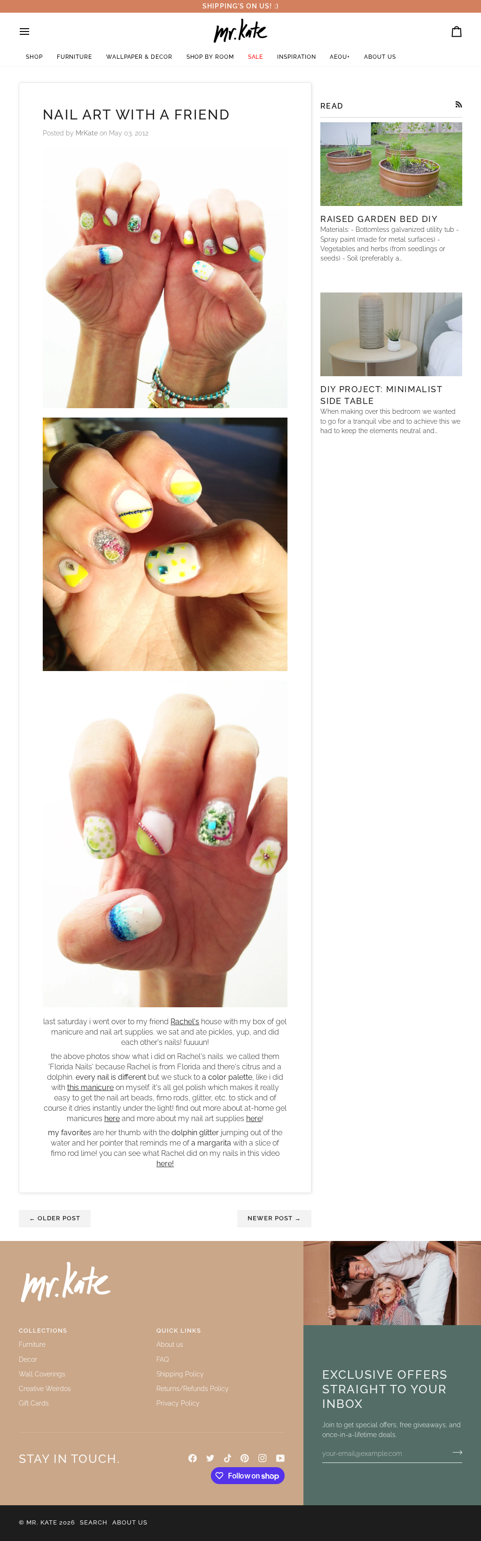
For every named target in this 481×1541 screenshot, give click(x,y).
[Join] (454, 1452)
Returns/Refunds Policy (192, 1388)
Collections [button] (43, 1330)
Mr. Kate (41, 1522)
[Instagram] (262, 1458)
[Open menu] (33, 32)
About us (169, 1344)
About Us (129, 1522)
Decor (28, 1359)
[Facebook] (192, 1458)
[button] (34, 57)
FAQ (162, 1359)
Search (94, 1522)
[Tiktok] (228, 1458)
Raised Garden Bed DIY (379, 219)
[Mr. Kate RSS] (459, 104)
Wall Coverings (42, 1374)
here (254, 1118)
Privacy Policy (178, 1403)
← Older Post (54, 1218)
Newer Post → (274, 1218)
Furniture (32, 1344)
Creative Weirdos (45, 1388)
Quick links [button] (178, 1330)
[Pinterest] (244, 1458)
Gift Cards (34, 1403)
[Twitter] (210, 1458)
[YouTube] (280, 1458)
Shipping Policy (180, 1374)
